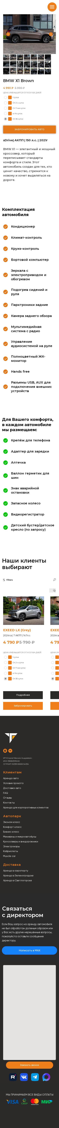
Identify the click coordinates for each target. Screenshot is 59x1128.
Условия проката (13, 783)
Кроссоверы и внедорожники (20, 841)
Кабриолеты (10, 851)
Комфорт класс (12, 826)
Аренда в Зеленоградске (18, 875)
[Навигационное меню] (52, 7)
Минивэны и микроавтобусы (19, 836)
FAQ (5, 792)
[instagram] (5, 751)
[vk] (10, 751)
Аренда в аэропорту (15, 870)
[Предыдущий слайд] (8, 34)
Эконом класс (11, 822)
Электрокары (11, 846)
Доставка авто (12, 788)
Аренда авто (11, 778)
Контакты (9, 802)
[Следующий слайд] (51, 34)
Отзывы (7, 797)
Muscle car (9, 856)
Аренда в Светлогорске (17, 880)
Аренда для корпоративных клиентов (25, 807)
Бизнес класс (11, 831)
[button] (29, 1065)
